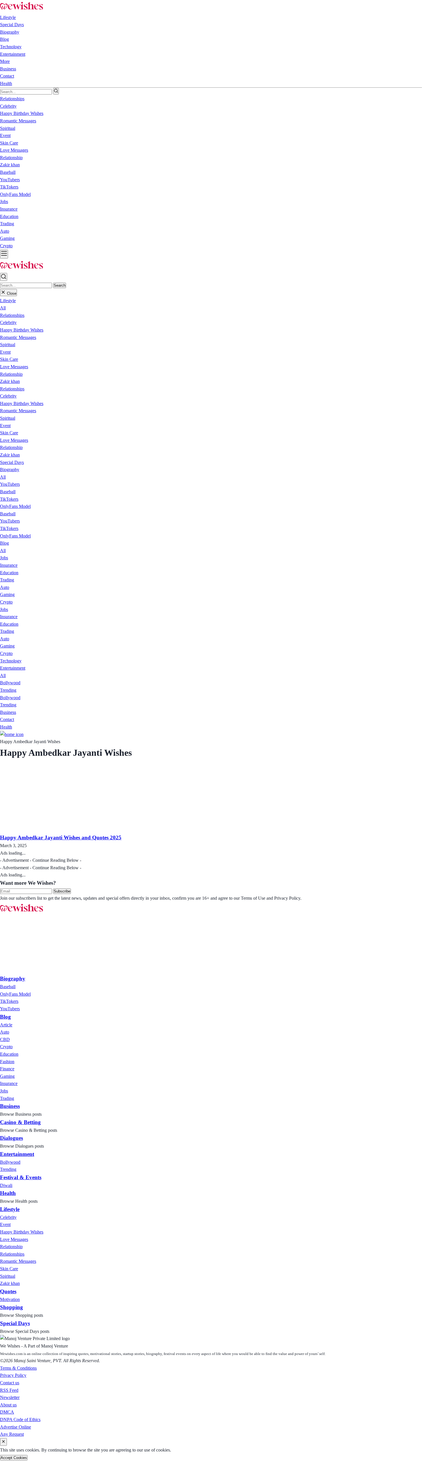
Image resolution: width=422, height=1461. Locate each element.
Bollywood (10, 682)
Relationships (12, 315)
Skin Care (9, 359)
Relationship (11, 374)
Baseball (8, 491)
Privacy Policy (13, 1375)
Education (9, 572)
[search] (56, 91)
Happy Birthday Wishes (21, 329)
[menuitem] (8, 986)
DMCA (7, 1412)
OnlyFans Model (15, 506)
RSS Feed (9, 1390)
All (3, 307)
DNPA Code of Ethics (20, 1419)
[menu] (4, 254)
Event (5, 352)
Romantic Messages (18, 337)
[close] (3, 1442)
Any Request (12, 1434)
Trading (7, 579)
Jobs (4, 557)
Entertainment (12, 54)
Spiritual (7, 344)
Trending (8, 690)
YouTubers (10, 484)
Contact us (9, 1382)
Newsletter (10, 1397)
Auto (4, 587)
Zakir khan (10, 381)
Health (6, 83)
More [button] (5, 61)
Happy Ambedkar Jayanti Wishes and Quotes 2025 (60, 837)
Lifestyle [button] (8, 17)
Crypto (6, 602)
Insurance (9, 565)
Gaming (7, 594)
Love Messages (14, 366)
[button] (8, 300)
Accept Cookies (14, 1458)
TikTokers (9, 499)
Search (59, 285)
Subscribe (62, 891)
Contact (7, 76)
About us (8, 1404)
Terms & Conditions (18, 1368)
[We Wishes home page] (21, 911)
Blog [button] (4, 39)
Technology (11, 46)
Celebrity (8, 322)
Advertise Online (15, 1427)
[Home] (12, 734)
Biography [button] (9, 32)
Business (8, 68)
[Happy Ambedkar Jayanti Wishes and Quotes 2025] (59, 829)
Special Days (12, 24)
